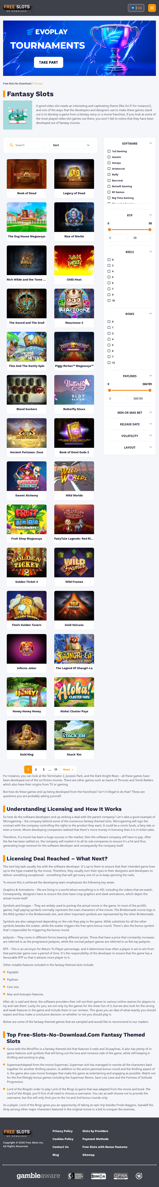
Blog (56, 1155)
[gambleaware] (38, 1176)
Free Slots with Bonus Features (104, 1147)
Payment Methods (95, 1139)
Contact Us (61, 1147)
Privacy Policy (63, 1131)
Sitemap (88, 1155)
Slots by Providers (95, 1131)
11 (55, 769)
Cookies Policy (63, 1139)
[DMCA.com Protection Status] (98, 1176)
